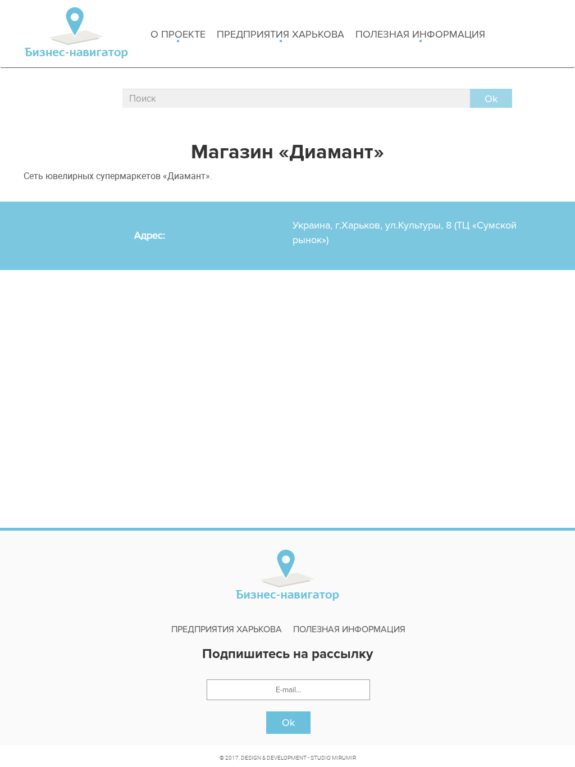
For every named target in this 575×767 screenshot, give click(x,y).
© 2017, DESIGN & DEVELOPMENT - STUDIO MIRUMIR (288, 757)
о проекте (178, 34)
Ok (288, 722)
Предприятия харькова (280, 34)
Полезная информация (420, 34)
